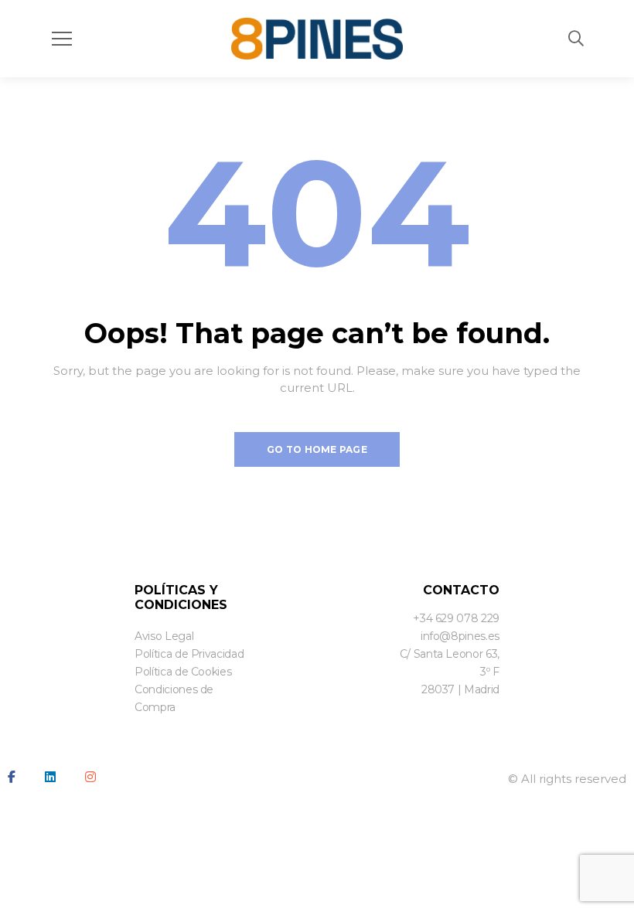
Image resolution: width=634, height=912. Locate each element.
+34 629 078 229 (456, 618)
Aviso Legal (164, 636)
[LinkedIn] (50, 777)
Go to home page (317, 449)
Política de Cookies (183, 672)
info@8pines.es (460, 636)
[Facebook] (11, 777)
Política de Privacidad (189, 654)
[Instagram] (90, 777)
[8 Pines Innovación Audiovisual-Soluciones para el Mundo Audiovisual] (316, 39)
